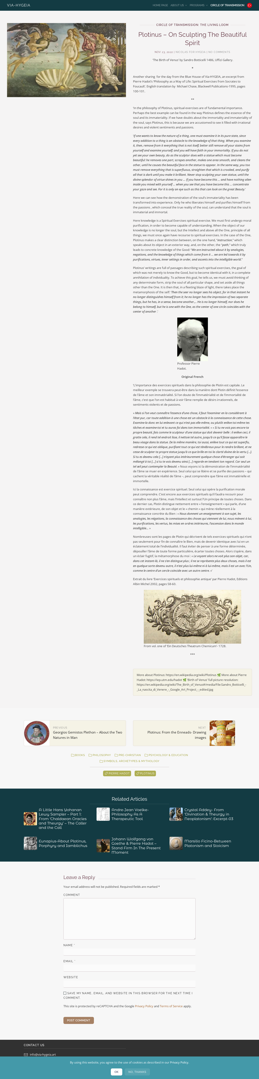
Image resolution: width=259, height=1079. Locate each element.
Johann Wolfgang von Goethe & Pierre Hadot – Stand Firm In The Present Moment (136, 846)
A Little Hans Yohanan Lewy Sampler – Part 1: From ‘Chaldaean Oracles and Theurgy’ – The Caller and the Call (63, 819)
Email (69, 961)
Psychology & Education (168, 755)
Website (70, 977)
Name (69, 945)
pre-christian (130, 755)
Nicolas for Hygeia (191, 52)
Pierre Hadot (119, 773)
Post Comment (78, 1020)
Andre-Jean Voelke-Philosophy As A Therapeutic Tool (130, 814)
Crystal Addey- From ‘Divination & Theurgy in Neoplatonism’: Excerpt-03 (208, 814)
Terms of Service (171, 1006)
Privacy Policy (144, 1006)
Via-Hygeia (18, 5)
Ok (117, 1072)
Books (80, 755)
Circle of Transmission (227, 5)
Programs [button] (197, 5)
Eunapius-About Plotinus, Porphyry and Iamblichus (63, 843)
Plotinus (147, 773)
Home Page (160, 5)
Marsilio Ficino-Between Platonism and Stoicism (207, 843)
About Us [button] (177, 5)
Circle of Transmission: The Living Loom (192, 25)
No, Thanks (137, 1072)
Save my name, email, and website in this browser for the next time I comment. (128, 995)
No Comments (219, 52)
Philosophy (102, 755)
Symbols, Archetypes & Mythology (131, 761)
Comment (71, 895)
